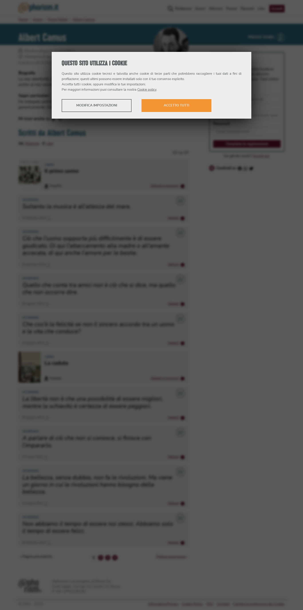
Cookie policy (146, 89)
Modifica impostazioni (96, 105)
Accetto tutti (176, 105)
